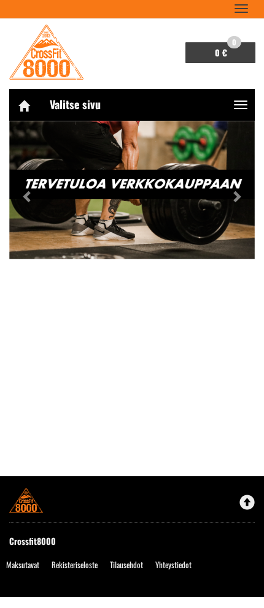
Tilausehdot (126, 564)
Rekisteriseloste (75, 564)
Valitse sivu (75, 104)
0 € (225, 50)
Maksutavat (22, 564)
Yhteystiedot (173, 564)
